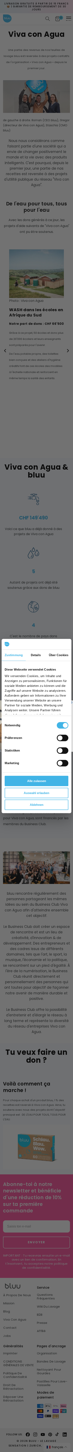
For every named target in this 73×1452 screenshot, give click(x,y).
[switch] (62, 738)
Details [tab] (36, 655)
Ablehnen (36, 804)
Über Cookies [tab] (58, 655)
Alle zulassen (36, 781)
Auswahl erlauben (36, 793)
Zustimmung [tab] (14, 655)
